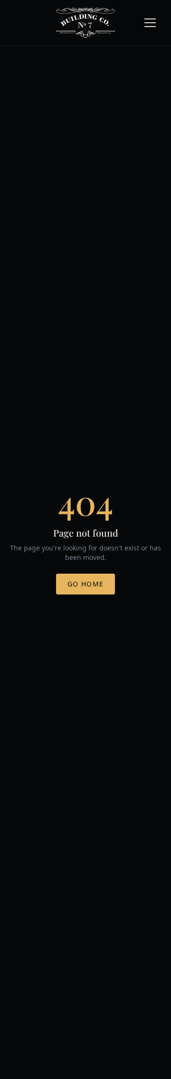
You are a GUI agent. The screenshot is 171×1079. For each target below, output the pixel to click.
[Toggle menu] (150, 23)
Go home (85, 583)
